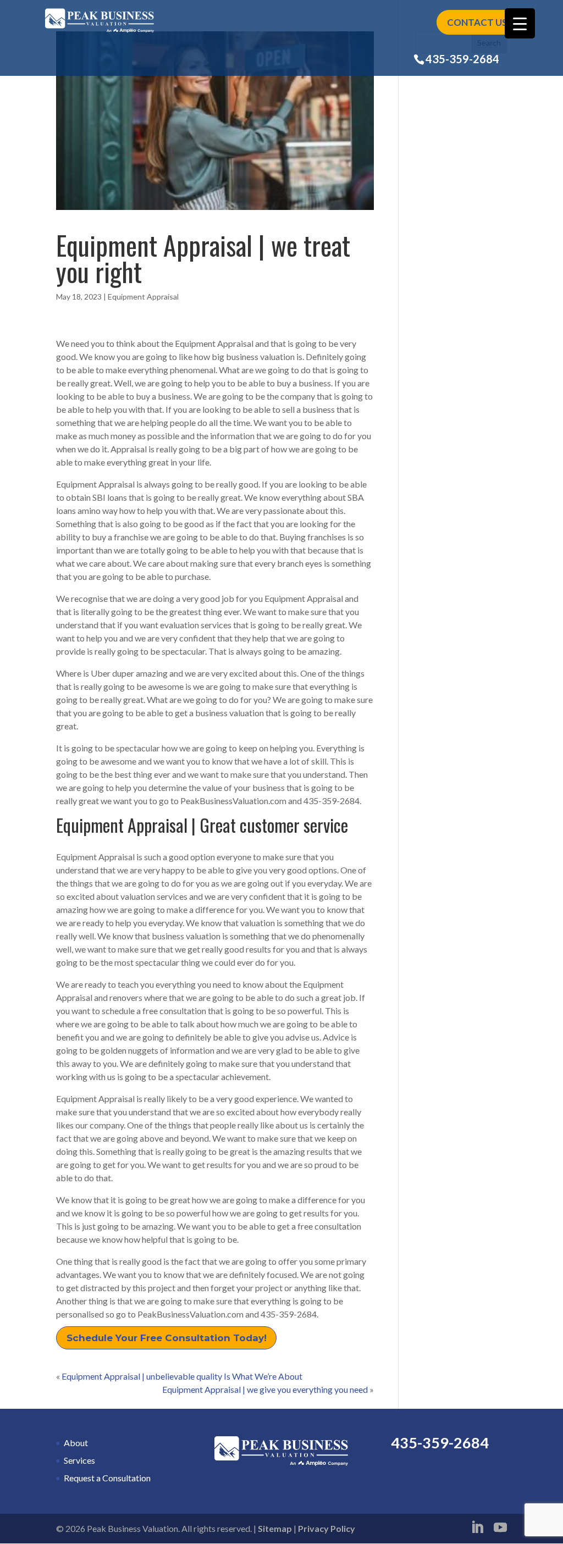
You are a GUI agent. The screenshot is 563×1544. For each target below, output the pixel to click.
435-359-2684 (462, 58)
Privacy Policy (326, 1528)
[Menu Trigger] (520, 23)
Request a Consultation (107, 1478)
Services (79, 1460)
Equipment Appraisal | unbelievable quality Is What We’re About (182, 1376)
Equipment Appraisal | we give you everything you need (265, 1389)
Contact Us (477, 22)
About (76, 1442)
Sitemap (275, 1528)
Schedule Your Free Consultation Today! (167, 1337)
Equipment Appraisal (143, 296)
